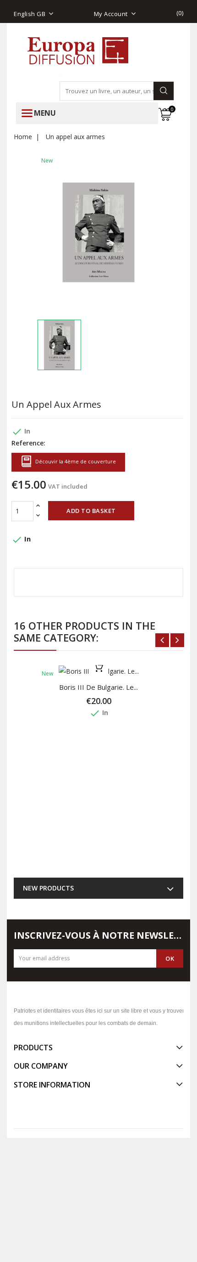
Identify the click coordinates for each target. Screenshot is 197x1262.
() (180, 13)
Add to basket (91, 511)
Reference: (28, 443)
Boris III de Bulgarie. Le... (98, 687)
